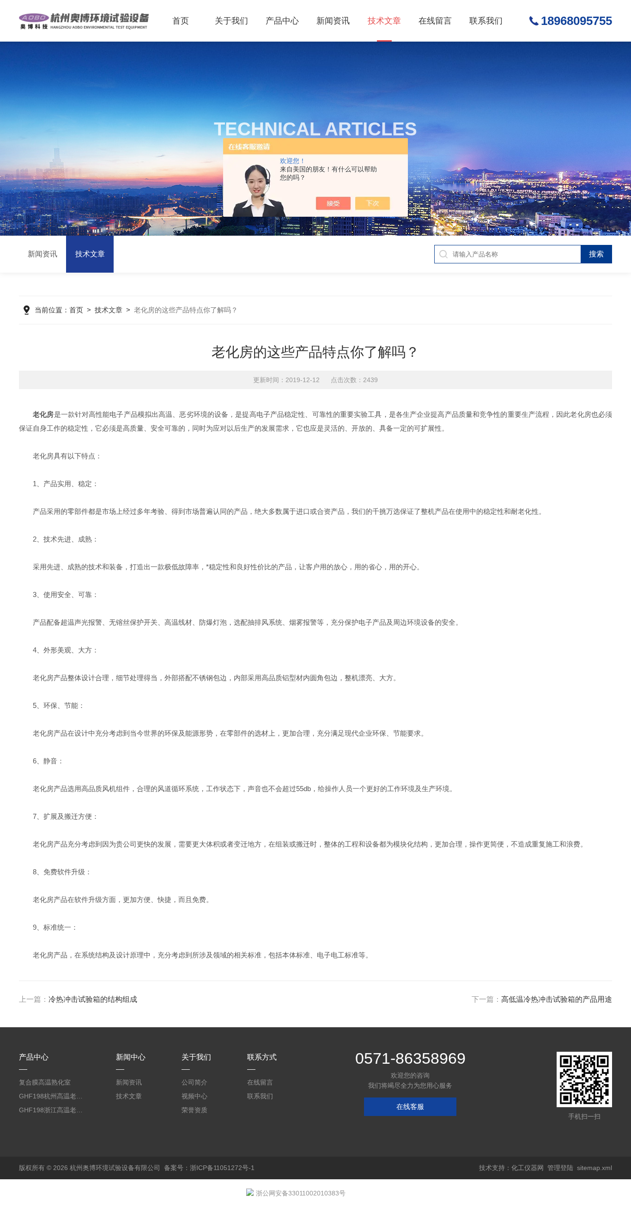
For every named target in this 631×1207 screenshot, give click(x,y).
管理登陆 (560, 1167)
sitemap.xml (594, 1167)
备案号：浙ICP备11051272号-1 (209, 1167)
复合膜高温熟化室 (45, 1082)
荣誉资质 (194, 1110)
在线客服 (410, 1106)
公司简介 (194, 1082)
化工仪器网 (527, 1167)
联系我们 (486, 20)
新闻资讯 (333, 20)
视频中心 (194, 1096)
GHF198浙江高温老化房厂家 (53, 1110)
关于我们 (231, 20)
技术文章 (384, 20)
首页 (180, 20)
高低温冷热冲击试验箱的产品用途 (556, 999)
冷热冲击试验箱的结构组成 (93, 999)
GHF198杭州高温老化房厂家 (53, 1096)
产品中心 (282, 20)
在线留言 (435, 20)
